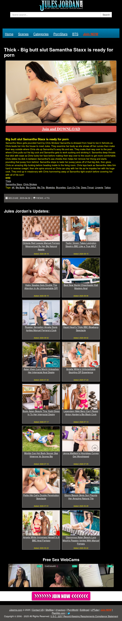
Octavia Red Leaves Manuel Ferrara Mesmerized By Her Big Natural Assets (41, 246)
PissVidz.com (58, 613)
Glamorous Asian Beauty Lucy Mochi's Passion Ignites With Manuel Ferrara (81, 540)
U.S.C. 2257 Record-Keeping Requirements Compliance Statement (84, 616)
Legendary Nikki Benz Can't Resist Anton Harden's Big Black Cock (81, 413)
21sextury (60, 609)
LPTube (95, 609)
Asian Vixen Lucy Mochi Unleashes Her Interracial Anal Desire (41, 371)
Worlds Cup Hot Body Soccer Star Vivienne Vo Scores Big (41, 455)
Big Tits (41, 187)
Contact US (38, 609)
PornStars (60, 34)
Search (106, 14)
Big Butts (20, 187)
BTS (75, 34)
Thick (8, 181)
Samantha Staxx (14, 184)
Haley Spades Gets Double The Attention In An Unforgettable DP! (41, 286)
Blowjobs (50, 187)
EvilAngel (84, 609)
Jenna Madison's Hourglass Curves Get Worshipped (81, 455)
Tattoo (107, 187)
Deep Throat (87, 187)
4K (13, 187)
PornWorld (72, 609)
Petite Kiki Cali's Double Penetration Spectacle (41, 497)
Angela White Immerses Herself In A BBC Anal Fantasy (41, 539)
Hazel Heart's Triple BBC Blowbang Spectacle (80, 328)
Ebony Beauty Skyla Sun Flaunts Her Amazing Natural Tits (80, 497)
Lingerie (99, 187)
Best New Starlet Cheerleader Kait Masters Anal (81, 286)
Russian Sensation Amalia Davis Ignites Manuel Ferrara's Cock (41, 328)
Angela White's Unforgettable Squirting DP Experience (80, 371)
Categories (41, 34)
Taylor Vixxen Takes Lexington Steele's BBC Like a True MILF (80, 244)
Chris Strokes (30, 184)
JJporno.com (15, 609)
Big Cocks (31, 187)
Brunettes (61, 187)
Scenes (23, 34)
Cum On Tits (73, 187)
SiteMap (49, 609)
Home (9, 34)
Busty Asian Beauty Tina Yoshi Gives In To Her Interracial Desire (41, 413)
